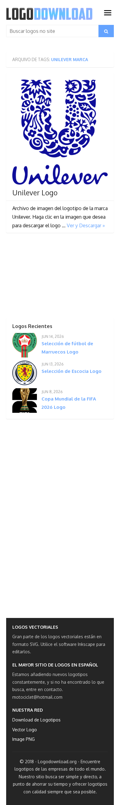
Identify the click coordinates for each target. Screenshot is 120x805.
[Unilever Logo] (60, 132)
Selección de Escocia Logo (72, 371)
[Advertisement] (52, 277)
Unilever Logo (35, 192)
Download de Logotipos (36, 719)
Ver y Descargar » (86, 225)
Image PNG (23, 739)
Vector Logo (24, 729)
